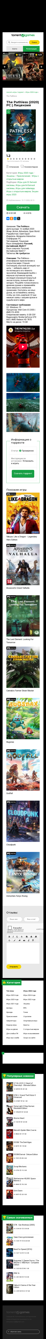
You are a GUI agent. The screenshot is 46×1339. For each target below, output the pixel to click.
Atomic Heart (19, 1118)
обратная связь (15, 1332)
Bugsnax (10, 742)
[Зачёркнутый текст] (21, 936)
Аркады (9, 1012)
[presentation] (5, 66)
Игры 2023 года (12, 999)
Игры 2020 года (25, 173)
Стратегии (27, 1016)
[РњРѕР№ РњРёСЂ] (15, 218)
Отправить (14, 967)
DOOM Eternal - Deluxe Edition (26, 1154)
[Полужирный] (9, 936)
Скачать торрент (23, 473)
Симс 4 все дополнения (23, 1237)
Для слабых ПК (12, 1033)
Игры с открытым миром (18, 191)
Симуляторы (11, 1021)
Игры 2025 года (12, 995)
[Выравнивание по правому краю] (35, 936)
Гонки (25, 1012)
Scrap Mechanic (20, 1167)
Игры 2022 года (29, 999)
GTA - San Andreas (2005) (24, 1225)
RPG (24, 1008)
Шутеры (9, 1008)
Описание (14, 167)
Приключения (11, 1016)
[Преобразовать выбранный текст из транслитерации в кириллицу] (28, 940)
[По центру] (31, 936)
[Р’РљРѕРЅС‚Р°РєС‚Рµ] (7, 218)
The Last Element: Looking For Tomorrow (19, 641)
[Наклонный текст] (13, 936)
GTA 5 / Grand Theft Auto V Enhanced (25, 1096)
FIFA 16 (16, 1273)
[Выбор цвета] (14, 940)
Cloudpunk (11, 844)
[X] (18, 218)
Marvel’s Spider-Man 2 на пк (25, 1130)
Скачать (23, 207)
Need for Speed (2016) (23, 1249)
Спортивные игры (30, 1021)
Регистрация (31, 49)
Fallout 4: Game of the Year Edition (25, 1286)
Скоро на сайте (29, 1038)
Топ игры (10, 991)
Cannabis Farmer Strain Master (20, 690)
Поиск (34, 42)
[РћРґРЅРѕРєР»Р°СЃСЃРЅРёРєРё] (11, 218)
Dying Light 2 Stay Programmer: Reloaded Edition (24, 1107)
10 (34, 158)
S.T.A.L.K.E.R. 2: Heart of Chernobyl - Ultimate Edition (25, 1084)
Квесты (26, 1025)
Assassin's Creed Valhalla (17, 588)
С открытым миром (31, 1029)
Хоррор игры (11, 1025)
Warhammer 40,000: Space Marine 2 (25, 1180)
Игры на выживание (31, 1033)
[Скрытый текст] (19, 940)
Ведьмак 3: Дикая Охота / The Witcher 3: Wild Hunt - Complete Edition (26, 1263)
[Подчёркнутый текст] (17, 936)
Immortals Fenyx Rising (16, 896)
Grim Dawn (18, 1191)
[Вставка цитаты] (24, 940)
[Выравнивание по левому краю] (27, 936)
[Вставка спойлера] (33, 940)
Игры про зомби (12, 1038)
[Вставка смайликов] (9, 940)
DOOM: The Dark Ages (23, 1142)
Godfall (9, 793)
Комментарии (31, 167)
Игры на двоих (12, 1029)
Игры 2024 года (29, 995)
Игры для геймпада (25, 188)
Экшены (26, 1004)
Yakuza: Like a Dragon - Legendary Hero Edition (21, 538)
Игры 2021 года (12, 1004)
